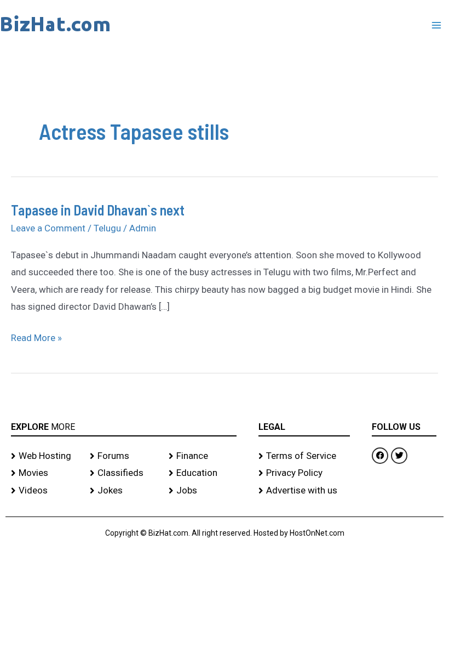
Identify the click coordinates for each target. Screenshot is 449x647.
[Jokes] (124, 491)
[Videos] (45, 491)
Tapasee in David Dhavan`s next (98, 209)
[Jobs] (203, 491)
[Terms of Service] (304, 456)
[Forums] (124, 456)
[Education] (203, 473)
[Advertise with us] (304, 491)
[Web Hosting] (45, 456)
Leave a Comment (48, 228)
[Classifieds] (124, 473)
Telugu (107, 228)
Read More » (36, 336)
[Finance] (203, 456)
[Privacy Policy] (304, 473)
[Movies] (45, 473)
